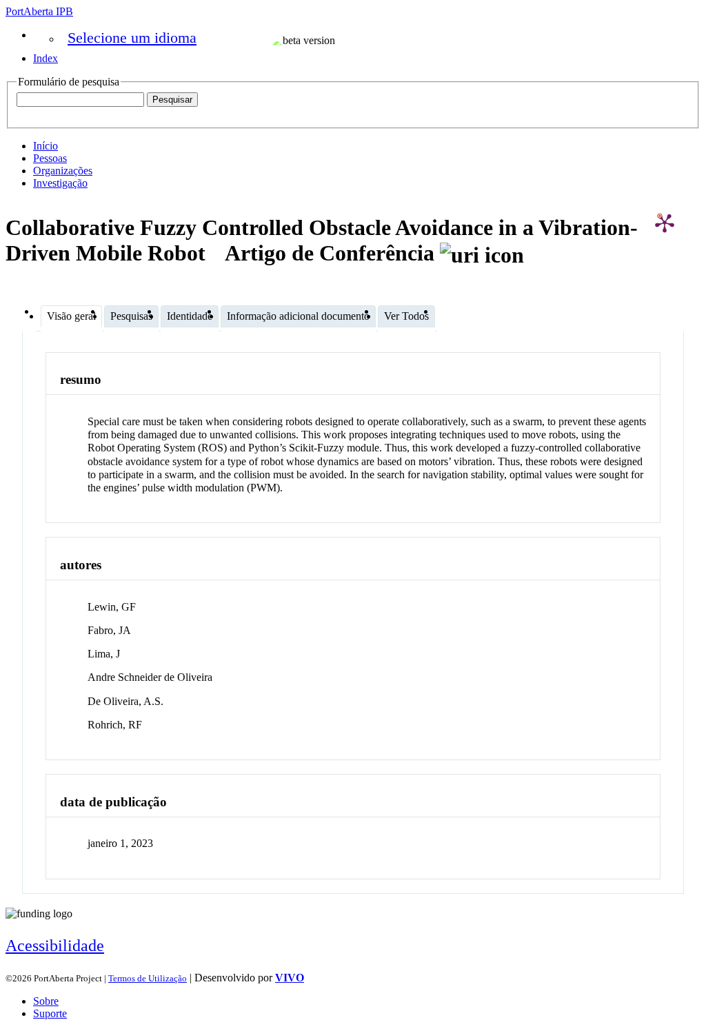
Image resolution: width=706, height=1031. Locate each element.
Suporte (50, 1013)
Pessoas (50, 158)
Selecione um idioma (132, 37)
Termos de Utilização (147, 978)
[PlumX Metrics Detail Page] (665, 223)
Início (45, 146)
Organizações (62, 170)
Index (45, 58)
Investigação (60, 183)
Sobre (46, 1001)
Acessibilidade (55, 946)
